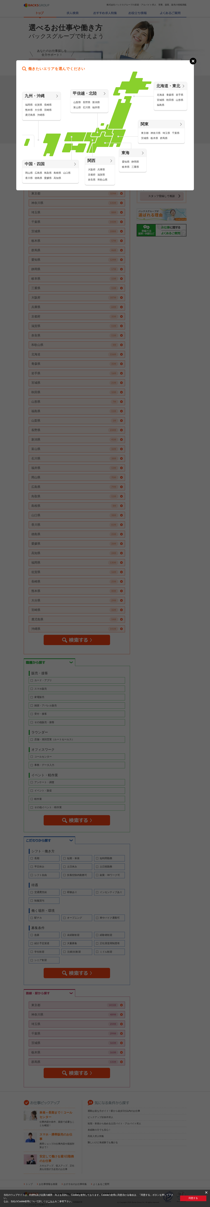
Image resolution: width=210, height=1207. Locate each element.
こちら (51, 1201)
